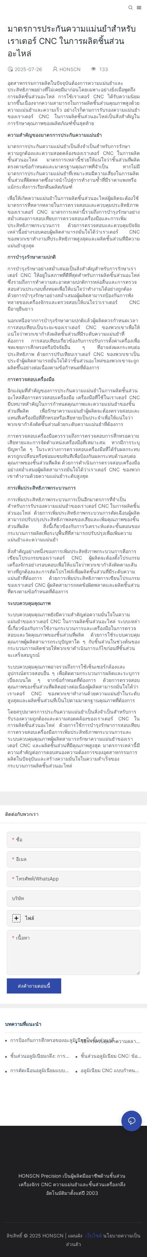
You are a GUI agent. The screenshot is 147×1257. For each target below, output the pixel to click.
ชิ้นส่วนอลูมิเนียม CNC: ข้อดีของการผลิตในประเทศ (111, 1056)
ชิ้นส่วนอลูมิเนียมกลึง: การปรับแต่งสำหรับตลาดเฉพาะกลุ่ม (40, 1056)
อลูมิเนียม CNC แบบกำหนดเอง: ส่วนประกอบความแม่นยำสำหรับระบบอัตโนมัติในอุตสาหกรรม (111, 1070)
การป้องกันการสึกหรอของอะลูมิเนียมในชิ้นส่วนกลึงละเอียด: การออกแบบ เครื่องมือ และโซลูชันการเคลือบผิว (65, 1040)
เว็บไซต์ (93, 1235)
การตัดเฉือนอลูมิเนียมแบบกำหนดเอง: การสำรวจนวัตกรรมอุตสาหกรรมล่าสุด (40, 1070)
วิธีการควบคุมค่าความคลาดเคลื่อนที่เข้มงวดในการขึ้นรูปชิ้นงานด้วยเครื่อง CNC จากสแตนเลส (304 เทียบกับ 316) (111, 1041)
